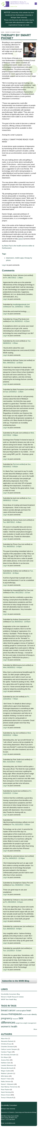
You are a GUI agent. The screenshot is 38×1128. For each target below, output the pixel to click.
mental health (26, 1014)
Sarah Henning (6, 1092)
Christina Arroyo (6, 1044)
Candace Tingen (6, 1052)
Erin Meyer (4, 1057)
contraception (21, 1011)
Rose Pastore (5, 1089)
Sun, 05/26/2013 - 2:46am (20, 885)
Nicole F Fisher (6, 1079)
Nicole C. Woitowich (7, 1084)
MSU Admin (5, 1076)
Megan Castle (5, 1071)
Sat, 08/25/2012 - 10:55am (20, 622)
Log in (4, 265)
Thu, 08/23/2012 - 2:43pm (12, 546)
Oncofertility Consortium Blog (10, 994)
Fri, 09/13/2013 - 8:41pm (14, 902)
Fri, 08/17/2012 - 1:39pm (14, 278)
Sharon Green (5, 1095)
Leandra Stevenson (7, 1065)
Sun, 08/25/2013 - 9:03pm (12, 929)
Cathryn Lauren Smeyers (9, 1049)
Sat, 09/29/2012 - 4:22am (20, 321)
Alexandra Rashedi (7, 1041)
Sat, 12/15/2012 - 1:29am (14, 392)
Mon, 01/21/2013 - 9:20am (12, 762)
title (36, 3)
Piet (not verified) (19, 464)
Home (2, 32)
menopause (15, 1014)
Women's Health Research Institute (12, 997)
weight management (29, 1023)
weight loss (19, 1023)
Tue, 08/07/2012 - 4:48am (12, 522)
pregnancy (6, 1018)
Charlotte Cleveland (7, 1046)
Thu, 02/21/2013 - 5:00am (20, 824)
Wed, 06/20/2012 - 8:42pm (12, 667)
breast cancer (8, 1010)
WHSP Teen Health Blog (9, 999)
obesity (34, 1014)
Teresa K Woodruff (7, 1097)
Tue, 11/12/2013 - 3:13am (12, 950)
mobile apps (19, 258)
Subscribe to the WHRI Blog (15, 981)
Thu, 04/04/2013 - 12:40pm (15, 858)
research (15, 1018)
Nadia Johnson (6, 1081)
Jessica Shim (5, 1060)
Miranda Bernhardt (7, 1068)
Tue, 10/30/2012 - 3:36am (20, 307)
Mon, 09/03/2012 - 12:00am (13, 363)
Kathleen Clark (5, 1063)
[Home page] (15, 6)
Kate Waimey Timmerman (9, 1087)
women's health (9, 1026)
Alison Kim (4, 1038)
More (35, 1029)
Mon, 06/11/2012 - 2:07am (20, 592)
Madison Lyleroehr (7, 1073)
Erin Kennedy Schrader (8, 1054)
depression (10, 258)
